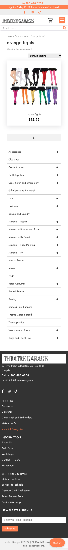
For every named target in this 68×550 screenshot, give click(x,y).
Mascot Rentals (16, 260)
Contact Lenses (33, 167)
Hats (33, 198)
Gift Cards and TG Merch (22, 190)
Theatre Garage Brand (20, 314)
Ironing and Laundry (19, 214)
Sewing (33, 299)
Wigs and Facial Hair (33, 338)
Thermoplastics (16, 322)
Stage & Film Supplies (20, 307)
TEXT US (57, 542)
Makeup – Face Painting (33, 245)
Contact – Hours (11, 460)
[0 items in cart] (34, 137)
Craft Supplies (33, 175)
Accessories (33, 151)
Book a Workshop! (12, 502)
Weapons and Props (33, 330)
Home (9, 36)
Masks (33, 268)
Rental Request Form (12, 496)
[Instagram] (32, 12)
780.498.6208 (34, 3)
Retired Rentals (16, 291)
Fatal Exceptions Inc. (34, 545)
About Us (7, 442)
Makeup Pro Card (11, 479)
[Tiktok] (39, 12)
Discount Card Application (16, 490)
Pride (11, 276)
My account (8, 465)
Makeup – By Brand (33, 237)
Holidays (33, 206)
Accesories (7, 406)
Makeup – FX (33, 252)
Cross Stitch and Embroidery (33, 182)
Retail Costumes (33, 283)
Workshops (7, 454)
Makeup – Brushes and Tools (33, 229)
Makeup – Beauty (33, 221)
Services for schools (12, 485)
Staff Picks (7, 448)
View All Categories (12, 429)
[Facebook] (25, 12)
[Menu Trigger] (62, 20)
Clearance (14, 159)
